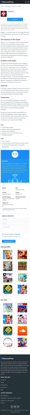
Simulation (7, 6)
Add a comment (8, 241)
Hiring (2, 382)
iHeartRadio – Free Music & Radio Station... (11, 398)
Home (2, 6)
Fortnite (3, 403)
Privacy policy (17, 236)
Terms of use (4, 387)
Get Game (15, 19)
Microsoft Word (4, 395)
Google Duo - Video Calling (7, 400)
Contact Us (3, 380)
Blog (2, 389)
